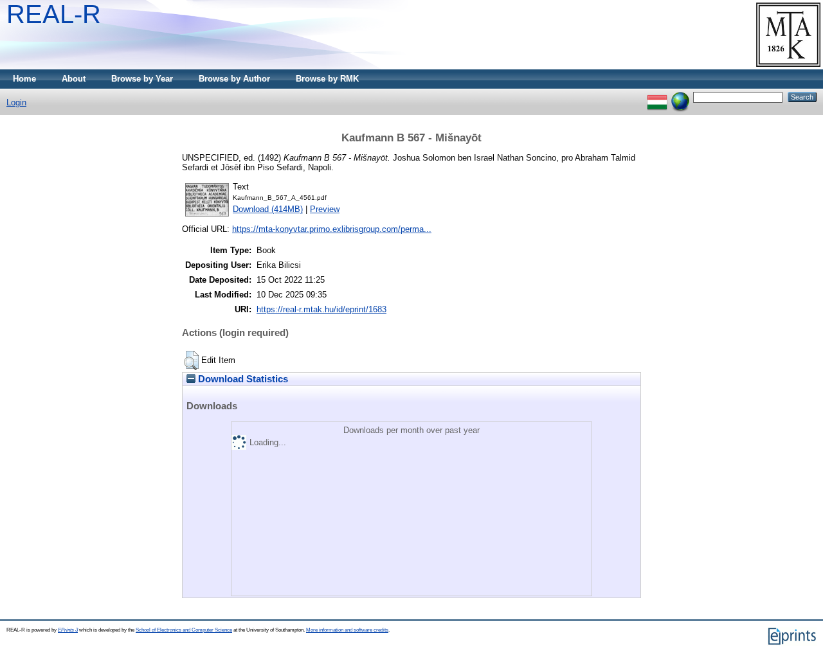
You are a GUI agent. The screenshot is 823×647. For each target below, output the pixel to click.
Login (16, 102)
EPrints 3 (68, 630)
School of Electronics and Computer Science (184, 630)
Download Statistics (241, 379)
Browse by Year (142, 79)
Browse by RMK (327, 79)
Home (24, 79)
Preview (324, 209)
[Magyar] (657, 97)
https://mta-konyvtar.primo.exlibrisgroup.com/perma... (331, 229)
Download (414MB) (268, 209)
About (74, 79)
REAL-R (53, 14)
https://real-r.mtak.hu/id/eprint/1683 (321, 309)
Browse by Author (234, 79)
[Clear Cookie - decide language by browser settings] (680, 97)
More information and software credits (347, 630)
